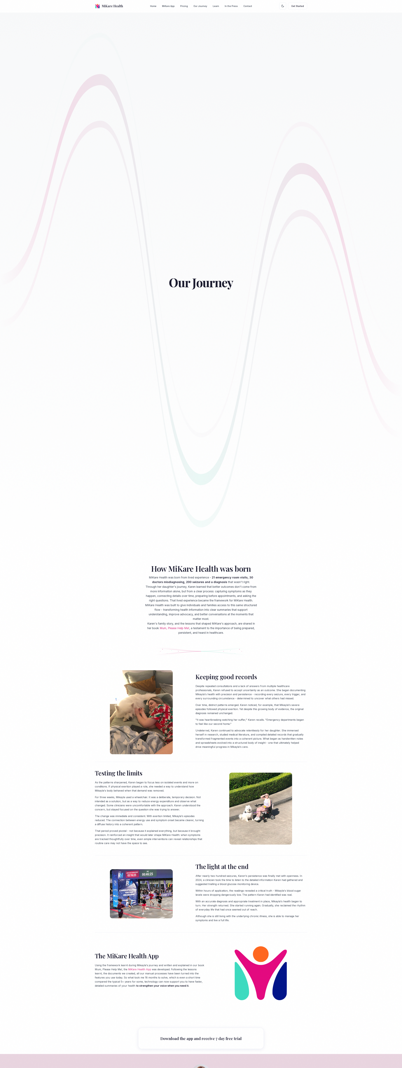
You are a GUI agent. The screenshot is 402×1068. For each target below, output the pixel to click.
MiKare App (168, 6)
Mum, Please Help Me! (174, 628)
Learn (216, 6)
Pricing (184, 6)
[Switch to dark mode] (282, 6)
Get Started (297, 6)
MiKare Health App (139, 969)
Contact (247, 6)
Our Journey (200, 6)
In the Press (231, 6)
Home (153, 6)
